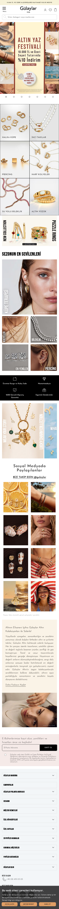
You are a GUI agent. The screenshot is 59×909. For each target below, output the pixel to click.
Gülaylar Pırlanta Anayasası (14, 792)
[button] (6, 99)
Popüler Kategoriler (11, 857)
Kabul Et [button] (47, 904)
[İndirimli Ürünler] (29, 93)
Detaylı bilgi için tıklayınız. (12, 900)
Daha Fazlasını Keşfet (15, 685)
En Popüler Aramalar (11, 838)
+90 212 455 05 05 (14, 879)
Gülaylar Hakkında (10, 775)
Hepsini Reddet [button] (28, 904)
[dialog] (29, 897)
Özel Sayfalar (9, 829)
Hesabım (7, 801)
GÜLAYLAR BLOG (9, 867)
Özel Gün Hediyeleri (11, 819)
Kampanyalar (8, 785)
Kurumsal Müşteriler (11, 847)
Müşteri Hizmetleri (10, 810)
